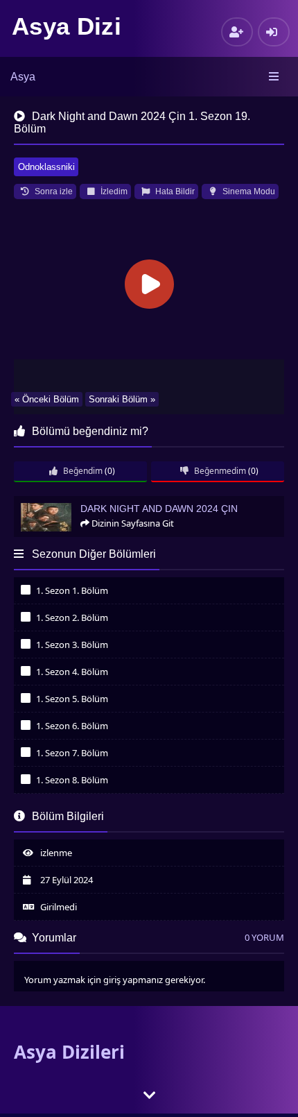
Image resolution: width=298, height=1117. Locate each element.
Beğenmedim (219, 471)
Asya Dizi (66, 26)
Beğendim (82, 471)
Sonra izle (53, 191)
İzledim (113, 191)
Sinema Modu (247, 191)
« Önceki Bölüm (47, 399)
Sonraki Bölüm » (122, 399)
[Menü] (274, 77)
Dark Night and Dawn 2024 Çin (80, 502)
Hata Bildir (174, 191)
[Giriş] (274, 31)
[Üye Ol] (237, 31)
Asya (22, 77)
